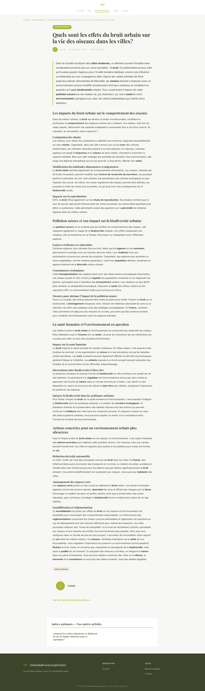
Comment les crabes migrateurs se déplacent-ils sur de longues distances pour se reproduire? (75, 636)
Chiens (125, 10)
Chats (115, 10)
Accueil (80, 10)
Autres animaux (102, 10)
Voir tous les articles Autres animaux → (72, 600)
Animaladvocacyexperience (48, 665)
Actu (89, 10)
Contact (148, 673)
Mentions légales (152, 669)
